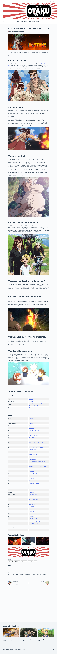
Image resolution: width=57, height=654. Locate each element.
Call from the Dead (33, 504)
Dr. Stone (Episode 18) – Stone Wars (11, 639)
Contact (38, 21)
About (22, 21)
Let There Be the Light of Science (36, 447)
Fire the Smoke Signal (33, 435)
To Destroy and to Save (34, 518)
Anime (30, 21)
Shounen (31, 407)
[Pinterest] (53, 1)
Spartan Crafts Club (33, 476)
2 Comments (13, 640)
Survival (37, 405)
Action (30, 403)
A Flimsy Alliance (32, 449)
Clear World (31, 452)
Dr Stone (22, 31)
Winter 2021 (31, 492)
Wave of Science (32, 480)
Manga (33, 21)
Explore (25, 21)
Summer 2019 (32, 420)
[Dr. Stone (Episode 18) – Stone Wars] (11, 632)
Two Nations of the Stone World (36, 440)
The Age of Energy (33, 473)
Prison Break (31, 511)
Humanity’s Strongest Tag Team (35, 521)
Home (18, 21)
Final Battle (31, 516)
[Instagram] (53, 649)
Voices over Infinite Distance (35, 483)
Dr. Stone (31, 399)
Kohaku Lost (31, 530)
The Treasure (31, 478)
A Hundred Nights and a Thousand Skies (37, 466)
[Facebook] (50, 1)
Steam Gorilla (32, 509)
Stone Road (31, 444)
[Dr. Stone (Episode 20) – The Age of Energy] (46, 632)
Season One (31, 418)
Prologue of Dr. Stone (33, 523)
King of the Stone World (34, 430)
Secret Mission (32, 513)
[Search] (3, 21)
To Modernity (32, 471)
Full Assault (31, 506)
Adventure (34, 403)
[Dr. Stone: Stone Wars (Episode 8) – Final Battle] (28, 632)
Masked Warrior (32, 456)
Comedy (44, 403)
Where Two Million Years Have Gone (36, 442)
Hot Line (31, 501)
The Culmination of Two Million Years (37, 461)
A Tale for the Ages (33, 464)
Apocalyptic (39, 403)
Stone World (31, 428)
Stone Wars (31, 468)
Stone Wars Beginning (33, 499)
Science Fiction (32, 405)
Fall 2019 (37, 420)
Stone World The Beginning (34, 437)
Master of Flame (32, 459)
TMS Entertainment (33, 423)
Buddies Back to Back (33, 454)
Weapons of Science (33, 432)
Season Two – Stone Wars (34, 489)
